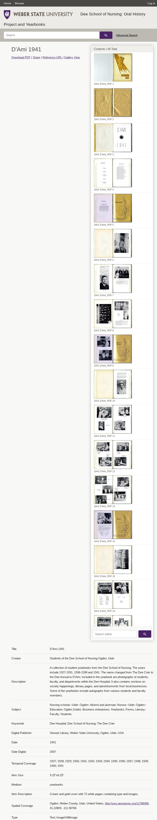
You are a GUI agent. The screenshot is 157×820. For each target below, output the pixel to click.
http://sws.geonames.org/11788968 (127, 803)
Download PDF (20, 57)
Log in (151, 3)
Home (7, 3)
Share (36, 57)
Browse (19, 3)
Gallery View (72, 57)
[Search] (106, 35)
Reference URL (52, 57)
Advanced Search (127, 35)
